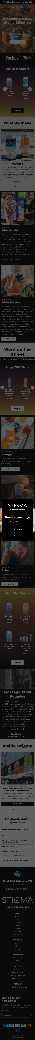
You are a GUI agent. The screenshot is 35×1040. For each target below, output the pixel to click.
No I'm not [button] (17, 529)
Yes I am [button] (17, 535)
